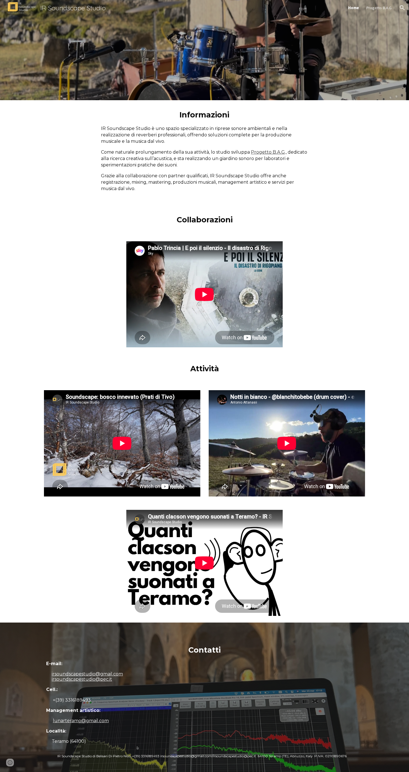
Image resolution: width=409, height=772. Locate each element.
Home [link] (353, 7)
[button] (402, 7)
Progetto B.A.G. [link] (379, 7)
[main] (204, 152)
